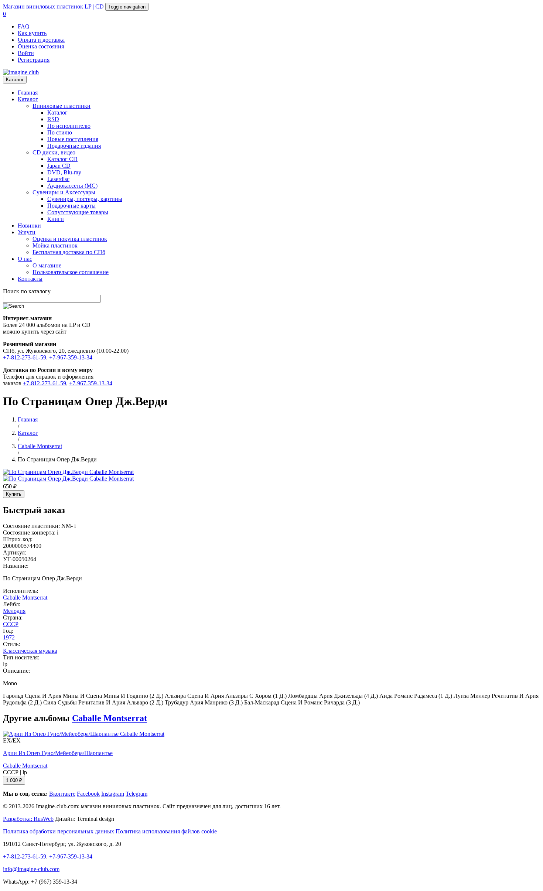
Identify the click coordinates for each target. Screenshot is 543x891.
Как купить (32, 33)
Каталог (15, 79)
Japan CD (59, 166)
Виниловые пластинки (61, 106)
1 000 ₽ (14, 780)
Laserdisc (58, 179)
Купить (13, 494)
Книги (55, 219)
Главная (28, 92)
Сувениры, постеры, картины (84, 199)
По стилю (59, 132)
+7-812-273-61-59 (24, 357)
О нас (25, 259)
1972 (9, 637)
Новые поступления (72, 139)
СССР (10, 624)
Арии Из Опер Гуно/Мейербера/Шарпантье (58, 753)
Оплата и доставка (41, 40)
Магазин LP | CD (53, 6)
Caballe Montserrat (25, 597)
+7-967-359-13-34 (70, 357)
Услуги (26, 232)
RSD (53, 119)
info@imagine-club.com (31, 869)
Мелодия (14, 611)
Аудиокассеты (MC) (72, 185)
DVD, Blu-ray (64, 172)
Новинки (29, 225)
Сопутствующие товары (77, 212)
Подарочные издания (74, 146)
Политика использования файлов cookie (166, 831)
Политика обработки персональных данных (58, 831)
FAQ (24, 26)
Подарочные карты (71, 205)
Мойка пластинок (55, 245)
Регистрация (33, 60)
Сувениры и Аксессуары (64, 192)
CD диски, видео (54, 152)
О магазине (47, 265)
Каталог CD (62, 159)
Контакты (30, 279)
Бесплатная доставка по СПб (69, 252)
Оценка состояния (41, 46)
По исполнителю (68, 126)
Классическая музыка (30, 651)
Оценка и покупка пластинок (70, 239)
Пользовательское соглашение (71, 272)
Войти (26, 53)
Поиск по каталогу (27, 291)
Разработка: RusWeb (28, 819)
